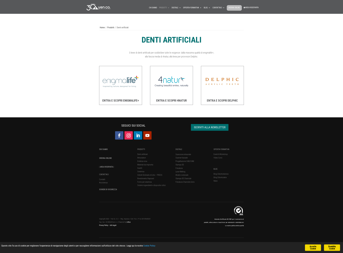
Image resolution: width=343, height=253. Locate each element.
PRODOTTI (141, 149)
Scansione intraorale (183, 154)
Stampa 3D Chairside (183, 178)
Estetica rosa (142, 161)
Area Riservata (252, 8)
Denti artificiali (142, 154)
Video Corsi (218, 158)
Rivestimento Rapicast (145, 178)
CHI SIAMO (103, 149)
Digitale (175, 8)
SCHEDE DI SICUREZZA (108, 189)
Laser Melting (180, 172)
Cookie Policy (149, 245)
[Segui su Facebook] (119, 135)
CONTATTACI (104, 174)
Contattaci (217, 8)
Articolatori (141, 158)
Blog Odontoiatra (220, 177)
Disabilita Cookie (332, 247)
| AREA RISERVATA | (106, 167)
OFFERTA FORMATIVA (221, 149)
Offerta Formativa (191, 8)
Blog (206, 8)
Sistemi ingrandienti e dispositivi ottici (151, 185)
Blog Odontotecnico (221, 174)
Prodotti (163, 8)
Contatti (102, 179)
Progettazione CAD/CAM (185, 161)
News (216, 181)
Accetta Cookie (313, 247)
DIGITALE (179, 149)
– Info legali (112, 225)
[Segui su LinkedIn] (138, 135)
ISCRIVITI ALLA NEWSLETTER (209, 127)
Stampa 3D (180, 165)
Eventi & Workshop (221, 154)
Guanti (139, 168)
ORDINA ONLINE (234, 8)
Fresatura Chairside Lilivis (185, 182)
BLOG (215, 169)
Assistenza (103, 183)
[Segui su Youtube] (147, 135)
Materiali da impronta (145, 165)
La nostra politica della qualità (234, 226)
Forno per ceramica (144, 182)
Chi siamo (153, 8)
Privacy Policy (104, 225)
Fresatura (179, 168)
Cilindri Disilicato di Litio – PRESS (149, 175)
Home (102, 27)
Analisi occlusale (182, 175)
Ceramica (140, 171)
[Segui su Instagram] (128, 135)
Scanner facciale (182, 158)
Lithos (129, 222)
